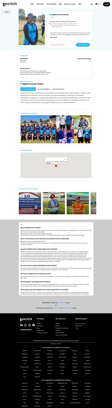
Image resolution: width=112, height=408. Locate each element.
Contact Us (40, 326)
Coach (45, 341)
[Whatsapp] (25, 325)
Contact (76, 341)
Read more (53, 37)
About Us (39, 323)
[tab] (28, 89)
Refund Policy (79, 326)
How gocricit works (80, 323)
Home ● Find (39, 341)
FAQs (76, 328)
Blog (38, 328)
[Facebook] (33, 325)
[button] (92, 4)
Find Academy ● (55, 341)
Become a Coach (66, 341)
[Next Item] (89, 129)
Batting (58, 323)
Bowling (58, 326)
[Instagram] (29, 325)
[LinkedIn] (21, 325)
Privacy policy (40, 330)
